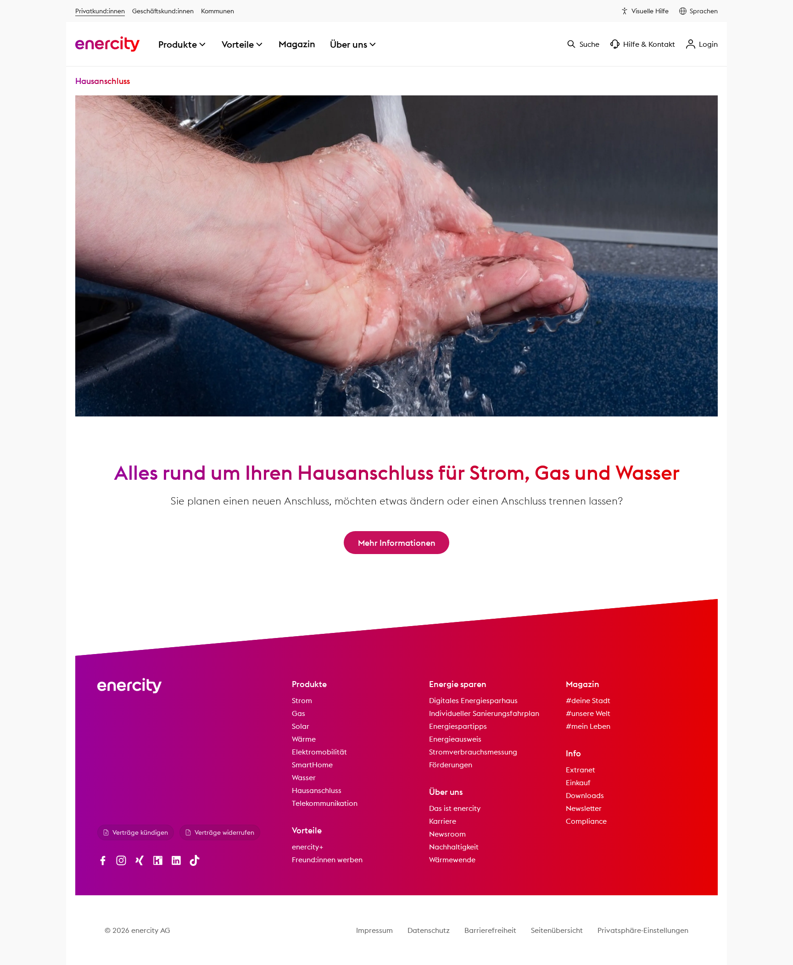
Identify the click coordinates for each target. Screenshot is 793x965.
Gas (298, 713)
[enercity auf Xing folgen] (139, 860)
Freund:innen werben (327, 859)
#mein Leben (588, 726)
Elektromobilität (319, 751)
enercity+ (308, 846)
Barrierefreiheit (490, 930)
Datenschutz (429, 930)
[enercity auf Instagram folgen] (121, 860)
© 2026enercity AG (137, 930)
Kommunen (217, 11)
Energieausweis (455, 738)
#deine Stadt (588, 700)
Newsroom (447, 833)
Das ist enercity (454, 808)
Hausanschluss (316, 790)
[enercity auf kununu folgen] (157, 860)
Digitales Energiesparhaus (473, 700)
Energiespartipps (458, 726)
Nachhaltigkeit (454, 846)
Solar (300, 726)
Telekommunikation (324, 803)
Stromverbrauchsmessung (473, 751)
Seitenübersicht (557, 930)
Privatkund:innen (100, 11)
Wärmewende (452, 859)
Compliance (586, 821)
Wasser (304, 777)
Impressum (374, 930)
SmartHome (312, 764)
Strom (302, 700)
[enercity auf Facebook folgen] (102, 860)
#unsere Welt (588, 713)
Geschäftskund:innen (163, 11)
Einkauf (578, 782)
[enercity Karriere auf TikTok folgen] (194, 860)
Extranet (580, 769)
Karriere (442, 821)
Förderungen (450, 764)
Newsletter (584, 808)
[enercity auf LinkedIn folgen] (176, 860)
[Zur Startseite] (107, 44)
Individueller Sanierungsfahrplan (484, 713)
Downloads (585, 795)
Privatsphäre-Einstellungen (643, 930)
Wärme (304, 738)
